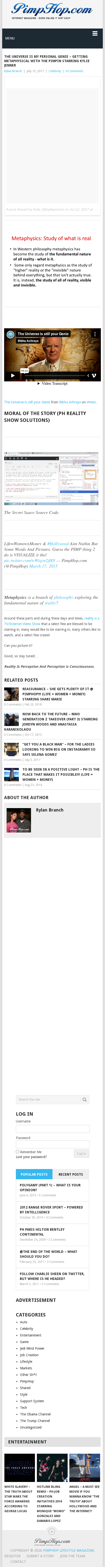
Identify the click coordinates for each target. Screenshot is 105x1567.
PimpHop (27, 1381)
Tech (23, 1408)
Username (23, 1121)
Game (24, 1342)
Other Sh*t (28, 1375)
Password (23, 1138)
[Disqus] (52, 898)
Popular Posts (34, 1174)
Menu (10, 38)
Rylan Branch (13, 71)
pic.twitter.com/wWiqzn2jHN (29, 560)
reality (50, 603)
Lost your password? (31, 1157)
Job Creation (29, 1355)
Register (12, 1556)
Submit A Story (40, 1556)
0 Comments (74, 71)
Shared (25, 1388)
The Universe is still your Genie (27, 402)
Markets (26, 1368)
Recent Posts (71, 1174)
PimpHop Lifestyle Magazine (68, 1550)
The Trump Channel (35, 1421)
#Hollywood (58, 543)
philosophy (63, 597)
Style (23, 1394)
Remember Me (31, 1152)
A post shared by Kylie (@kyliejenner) (35, 209)
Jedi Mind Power (32, 1348)
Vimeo (91, 402)
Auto (23, 1322)
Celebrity (55, 71)
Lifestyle (26, 1362)
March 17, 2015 (43, 566)
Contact (18, 1562)
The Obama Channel (35, 1414)
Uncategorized (31, 1427)
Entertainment (30, 1335)
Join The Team (72, 1556)
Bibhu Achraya (70, 402)
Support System (32, 1401)
